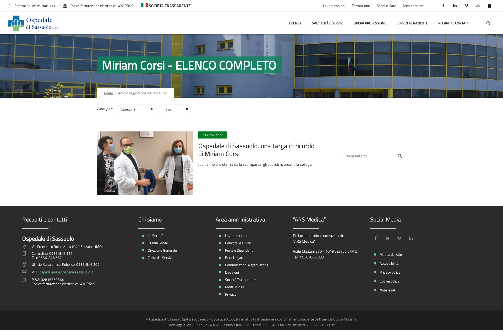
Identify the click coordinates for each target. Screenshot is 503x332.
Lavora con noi (334, 5)
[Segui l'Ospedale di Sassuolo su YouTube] (387, 238)
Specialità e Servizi (327, 23)
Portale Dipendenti (239, 250)
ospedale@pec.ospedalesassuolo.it (66, 272)
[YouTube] (478, 6)
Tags (167, 109)
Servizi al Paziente (412, 23)
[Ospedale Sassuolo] (34, 23)
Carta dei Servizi (160, 257)
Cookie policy (389, 281)
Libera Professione (370, 23)
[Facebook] (443, 6)
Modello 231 (234, 287)
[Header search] (488, 23)
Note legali (388, 290)
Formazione (361, 5)
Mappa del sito (391, 254)
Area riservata (413, 5)
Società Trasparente (240, 279)
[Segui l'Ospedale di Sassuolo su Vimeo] (399, 238)
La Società (155, 235)
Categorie (128, 109)
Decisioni (232, 272)
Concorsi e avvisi (238, 243)
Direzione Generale (162, 250)
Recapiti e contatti (453, 23)
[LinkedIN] (455, 6)
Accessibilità (389, 263)
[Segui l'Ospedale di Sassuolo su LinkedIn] (411, 238)
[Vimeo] (466, 6)
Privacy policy (390, 272)
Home (108, 93)
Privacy (230, 294)
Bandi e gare (234, 257)
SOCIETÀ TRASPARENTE (169, 5)
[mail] (489, 6)
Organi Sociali (158, 243)
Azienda (295, 23)
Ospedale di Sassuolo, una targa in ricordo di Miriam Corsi (256, 150)
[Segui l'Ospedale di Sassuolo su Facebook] (375, 238)
